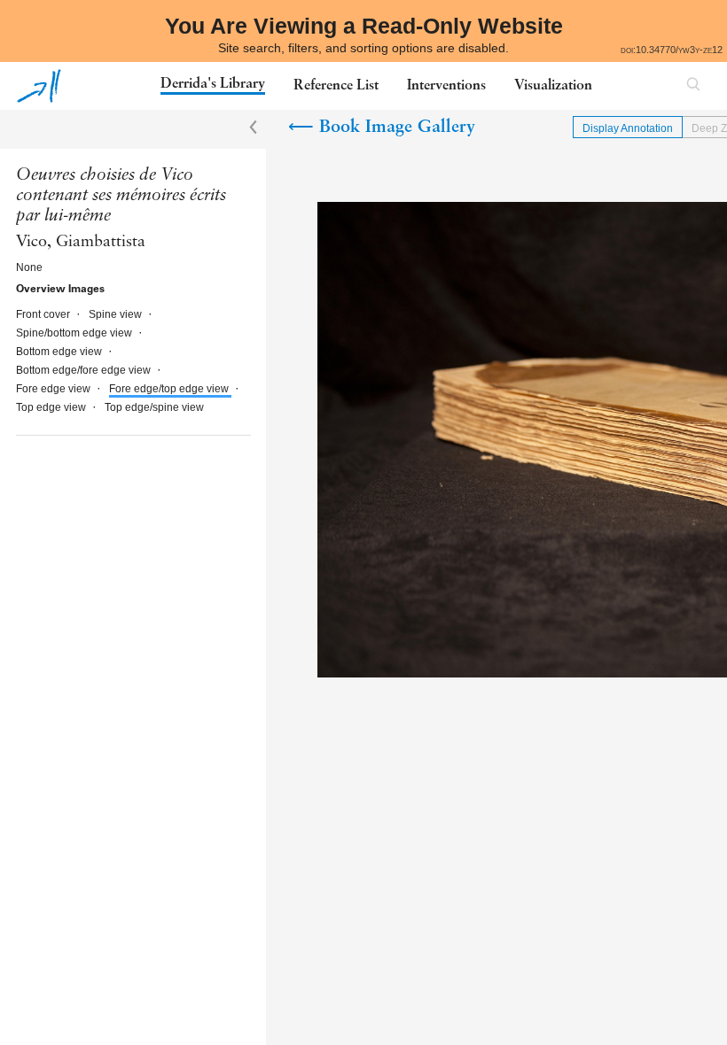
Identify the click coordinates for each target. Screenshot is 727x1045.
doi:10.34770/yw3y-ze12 (672, 49)
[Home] (39, 85)
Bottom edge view (60, 351)
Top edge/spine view (154, 407)
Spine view (117, 314)
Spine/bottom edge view (75, 333)
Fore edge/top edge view (170, 389)
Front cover (44, 314)
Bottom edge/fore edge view (84, 370)
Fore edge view (54, 389)
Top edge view (52, 407)
